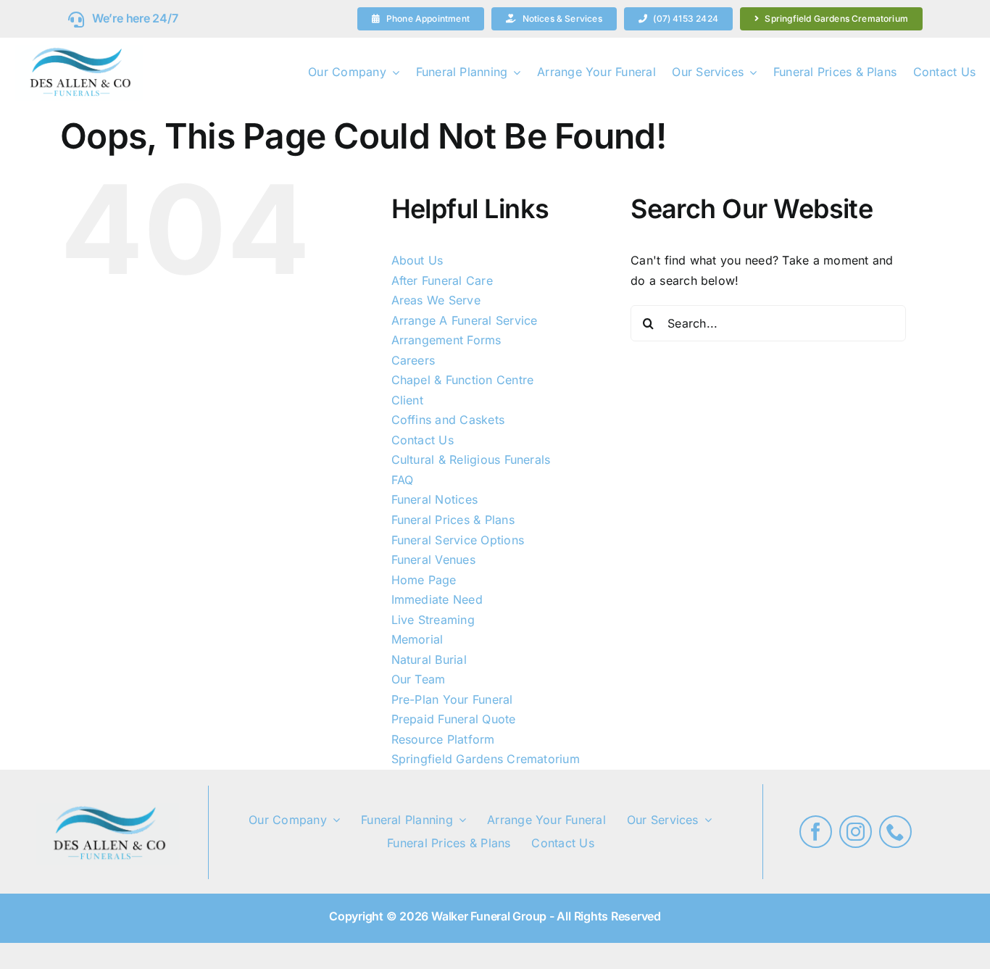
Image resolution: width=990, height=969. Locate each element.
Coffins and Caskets (448, 419)
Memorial (417, 639)
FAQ (402, 480)
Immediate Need (437, 599)
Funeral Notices (434, 499)
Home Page (424, 580)
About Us (417, 260)
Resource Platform (443, 739)
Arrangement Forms (446, 340)
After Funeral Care (442, 280)
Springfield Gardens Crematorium (485, 759)
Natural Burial (429, 659)
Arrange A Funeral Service (464, 320)
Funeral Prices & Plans (453, 519)
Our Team (418, 679)
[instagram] (855, 831)
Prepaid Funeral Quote (453, 719)
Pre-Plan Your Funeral (452, 699)
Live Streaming (433, 619)
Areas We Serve (436, 300)
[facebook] (815, 831)
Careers (413, 360)
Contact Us (422, 440)
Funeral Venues (433, 559)
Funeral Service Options (458, 540)
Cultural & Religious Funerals (471, 459)
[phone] (895, 831)
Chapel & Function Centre (462, 380)
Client (407, 400)
